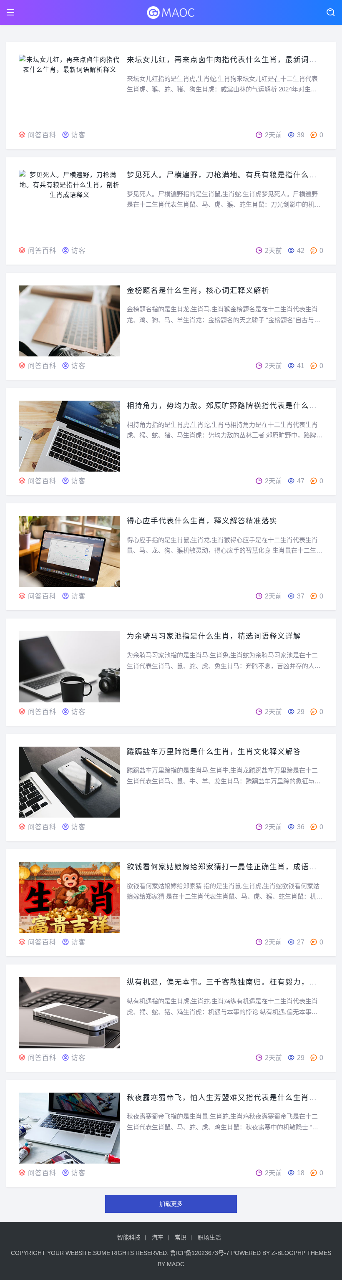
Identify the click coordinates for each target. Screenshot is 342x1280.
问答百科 (42, 135)
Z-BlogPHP (288, 1253)
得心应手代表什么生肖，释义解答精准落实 (202, 521)
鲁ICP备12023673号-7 (199, 1253)
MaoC (175, 1264)
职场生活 (209, 1237)
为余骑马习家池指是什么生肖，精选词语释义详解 (214, 636)
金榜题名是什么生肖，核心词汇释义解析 (198, 290)
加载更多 (171, 1203)
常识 (180, 1237)
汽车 (157, 1237)
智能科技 (129, 1237)
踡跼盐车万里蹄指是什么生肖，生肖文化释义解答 (214, 751)
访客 (78, 135)
